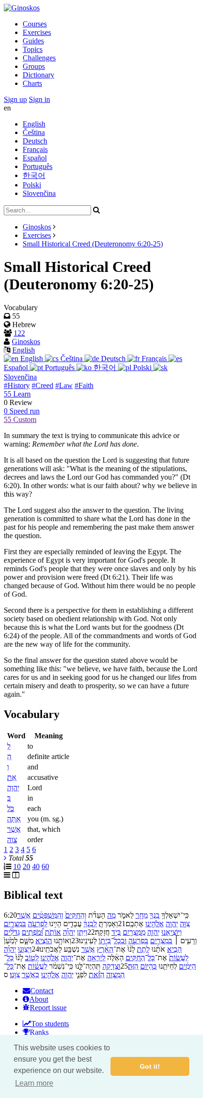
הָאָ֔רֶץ (105, 949)
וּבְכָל (120, 941)
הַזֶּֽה (133, 966)
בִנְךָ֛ (155, 915)
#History (17, 385)
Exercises (37, 32)
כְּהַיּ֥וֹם (148, 966)
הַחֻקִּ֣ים (135, 958)
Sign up (15, 99)
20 (26, 866)
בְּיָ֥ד (116, 932)
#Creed (42, 385)
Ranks (39, 1032)
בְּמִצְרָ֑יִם (15, 924)
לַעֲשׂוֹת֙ (178, 958)
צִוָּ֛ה (185, 924)
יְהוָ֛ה (153, 932)
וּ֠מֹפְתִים (32, 932)
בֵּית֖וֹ (105, 941)
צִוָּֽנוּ (15, 975)
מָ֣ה (111, 915)
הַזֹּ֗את (96, 975)
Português (37, 166)
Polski (32, 185)
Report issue (48, 1008)
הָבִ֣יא (174, 949)
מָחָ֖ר (141, 915)
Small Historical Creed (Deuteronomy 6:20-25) (93, 244)
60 (45, 866)
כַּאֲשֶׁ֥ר (30, 975)
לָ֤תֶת (143, 949)
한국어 (34, 175)
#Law (64, 385)
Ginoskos (37, 227)
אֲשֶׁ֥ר (24, 915)
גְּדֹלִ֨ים (12, 932)
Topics (32, 49)
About (38, 999)
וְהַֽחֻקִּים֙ (75, 915)
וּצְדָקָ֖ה (111, 966)
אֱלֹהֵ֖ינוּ (154, 924)
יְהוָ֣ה (67, 958)
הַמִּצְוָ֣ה (115, 975)
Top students (50, 1024)
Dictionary (38, 75)
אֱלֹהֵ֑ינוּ (50, 958)
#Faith (84, 385)
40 (36, 866)
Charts (32, 83)
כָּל (151, 958)
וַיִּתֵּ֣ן (82, 932)
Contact (41, 991)
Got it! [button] (150, 1066)
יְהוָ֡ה (69, 932)
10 (17, 866)
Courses (35, 24)
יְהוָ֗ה (10, 949)
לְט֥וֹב (32, 958)
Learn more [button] (34, 1083)
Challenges (39, 58)
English (34, 124)
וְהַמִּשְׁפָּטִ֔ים (48, 915)
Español (35, 158)
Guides (33, 41)
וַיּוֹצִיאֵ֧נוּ (171, 932)
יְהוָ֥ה (172, 924)
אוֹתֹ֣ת (53, 932)
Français (35, 149)
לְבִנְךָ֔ (90, 924)
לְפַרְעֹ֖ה (37, 924)
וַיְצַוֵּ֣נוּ (25, 949)
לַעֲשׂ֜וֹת (37, 966)
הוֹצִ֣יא (43, 941)
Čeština (34, 132)
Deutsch (35, 141)
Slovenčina (39, 193)
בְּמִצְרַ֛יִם (161, 941)
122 (19, 333)
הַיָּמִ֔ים (187, 966)
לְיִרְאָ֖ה (96, 958)
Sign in (39, 99)
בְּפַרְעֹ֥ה (138, 941)
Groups (34, 66)
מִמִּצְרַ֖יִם (134, 932)
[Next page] (5, 858)
